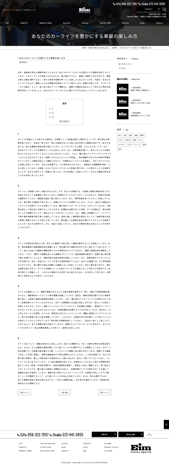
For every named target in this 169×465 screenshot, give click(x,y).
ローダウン (121, 144)
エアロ (130, 144)
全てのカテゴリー (126, 64)
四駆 (134, 140)
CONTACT (148, 9)
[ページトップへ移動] (149, 434)
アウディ (120, 140)
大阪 (124, 135)
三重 (119, 149)
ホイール (137, 144)
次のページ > (104, 392)
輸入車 (128, 140)
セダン (141, 140)
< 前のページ (24, 392)
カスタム (122, 68)
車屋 (136, 135)
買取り (142, 135)
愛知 (144, 144)
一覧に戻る (64, 392)
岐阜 (130, 135)
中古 (119, 135)
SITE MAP (108, 451)
